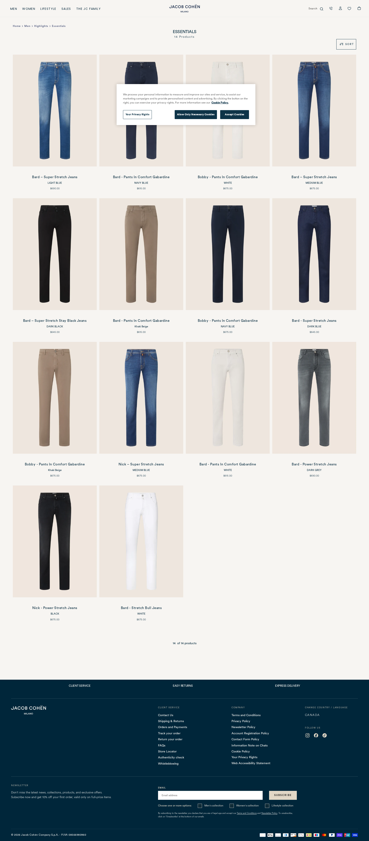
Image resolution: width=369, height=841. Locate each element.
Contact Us (165, 715)
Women (28, 9)
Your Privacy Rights (244, 757)
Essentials (59, 26)
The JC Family (88, 9)
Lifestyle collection (282, 805)
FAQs (161, 745)
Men (13, 9)
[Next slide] (91, 110)
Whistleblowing (168, 763)
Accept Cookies (234, 114)
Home (17, 26)
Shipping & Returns (171, 721)
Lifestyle (48, 9)
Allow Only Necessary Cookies (196, 114)
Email (162, 787)
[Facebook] (316, 735)
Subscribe (283, 795)
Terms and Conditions (246, 715)
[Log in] (340, 9)
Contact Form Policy (245, 739)
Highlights (41, 26)
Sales (66, 9)
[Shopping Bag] (359, 9)
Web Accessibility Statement (250, 763)
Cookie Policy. (219, 102)
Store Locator (167, 751)
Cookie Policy (240, 751)
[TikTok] (324, 735)
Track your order (169, 733)
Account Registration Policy (250, 733)
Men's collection (213, 805)
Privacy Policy (240, 721)
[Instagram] (307, 735)
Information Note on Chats (249, 745)
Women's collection (247, 805)
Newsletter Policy (243, 727)
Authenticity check (171, 757)
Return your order (170, 739)
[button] (331, 8)
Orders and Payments (172, 727)
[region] (186, 104)
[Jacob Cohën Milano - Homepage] (184, 8)
